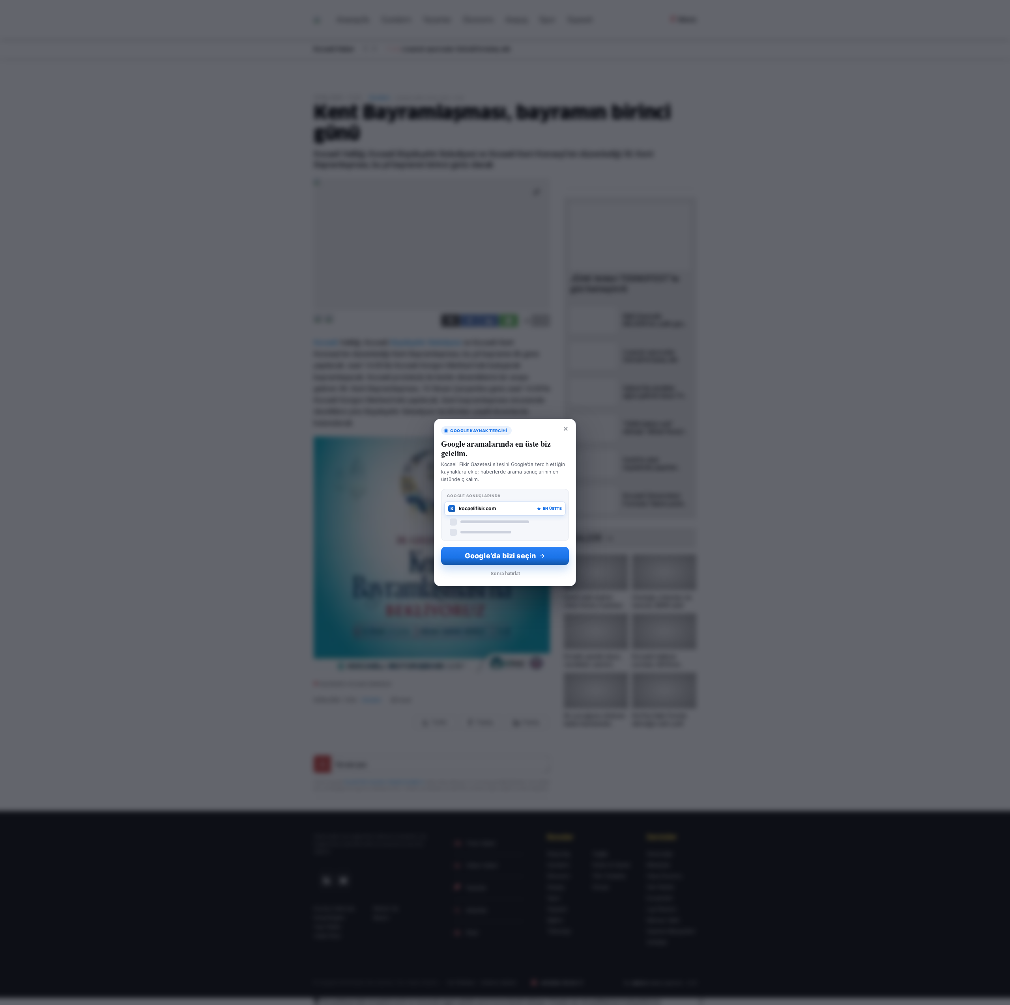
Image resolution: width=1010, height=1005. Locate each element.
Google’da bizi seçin (500, 556)
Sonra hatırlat (505, 573)
